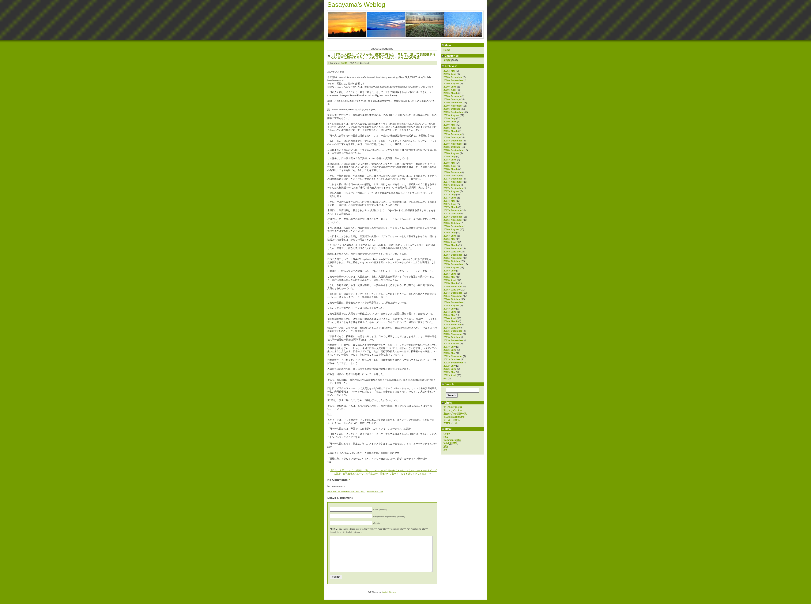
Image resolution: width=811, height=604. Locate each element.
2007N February (452, 210)
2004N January (452, 327)
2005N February (452, 286)
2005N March (451, 283)
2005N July (450, 270)
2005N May (449, 277)
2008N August (451, 153)
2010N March (451, 93)
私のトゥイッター (453, 410)
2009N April (450, 128)
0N (445, 378)
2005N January (452, 289)
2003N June (450, 350)
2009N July (450, 118)
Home (447, 50)
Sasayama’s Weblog (356, 4)
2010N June (450, 86)
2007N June (450, 197)
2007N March (451, 207)
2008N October (452, 147)
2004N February (452, 324)
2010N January (452, 99)
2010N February (452, 96)
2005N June (450, 274)
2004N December (453, 293)
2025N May (449, 71)
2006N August (451, 229)
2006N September (453, 226)
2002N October (452, 359)
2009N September (453, 112)
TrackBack (375, 491)
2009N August (451, 115)
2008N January (452, 175)
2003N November (453, 334)
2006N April (450, 242)
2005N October (452, 261)
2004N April (450, 318)
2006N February (452, 248)
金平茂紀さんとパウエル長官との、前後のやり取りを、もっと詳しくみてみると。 (386, 473)
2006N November (453, 220)
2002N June (450, 369)
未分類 (447, 60)
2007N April (450, 204)
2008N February (452, 172)
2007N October (452, 185)
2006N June (450, 235)
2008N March (451, 169)
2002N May (449, 372)
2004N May (449, 315)
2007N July (450, 194)
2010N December (453, 77)
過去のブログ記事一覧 (455, 413)
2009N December (453, 102)
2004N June (450, 312)
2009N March (451, 131)
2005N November (453, 258)
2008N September (453, 150)
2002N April (450, 375)
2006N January (452, 251)
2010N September (453, 80)
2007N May (449, 201)
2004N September (453, 302)
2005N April (450, 280)
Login (447, 433)
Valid (450, 443)
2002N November (453, 356)
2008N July (450, 156)
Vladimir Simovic (389, 592)
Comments (452, 440)
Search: (449, 384)
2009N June (450, 121)
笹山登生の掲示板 (453, 407)
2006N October (452, 223)
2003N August (451, 343)
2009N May (449, 124)
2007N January (452, 213)
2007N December (453, 178)
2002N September (453, 362)
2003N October (452, 337)
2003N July (450, 346)
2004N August (451, 305)
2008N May (449, 163)
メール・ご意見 (452, 420)
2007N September (453, 188)
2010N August (451, 83)
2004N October (452, 299)
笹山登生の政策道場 (454, 416)
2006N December (453, 216)
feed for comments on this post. (346, 491)
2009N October (452, 109)
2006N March (451, 245)
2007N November (453, 182)
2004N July (450, 308)
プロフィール (450, 423)
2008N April (450, 166)
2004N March (451, 321)
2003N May (449, 353)
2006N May (449, 239)
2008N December (453, 140)
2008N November (453, 143)
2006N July (450, 232)
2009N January (452, 137)
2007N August (451, 191)
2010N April (450, 90)
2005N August (451, 267)
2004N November (453, 296)
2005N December (453, 254)
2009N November (453, 105)
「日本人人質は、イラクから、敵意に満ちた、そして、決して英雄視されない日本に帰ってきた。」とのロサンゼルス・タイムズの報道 (383, 55)
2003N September (453, 340)
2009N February (452, 134)
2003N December (453, 331)
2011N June (450, 74)
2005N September (453, 264)
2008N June (450, 159)
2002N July (450, 365)
